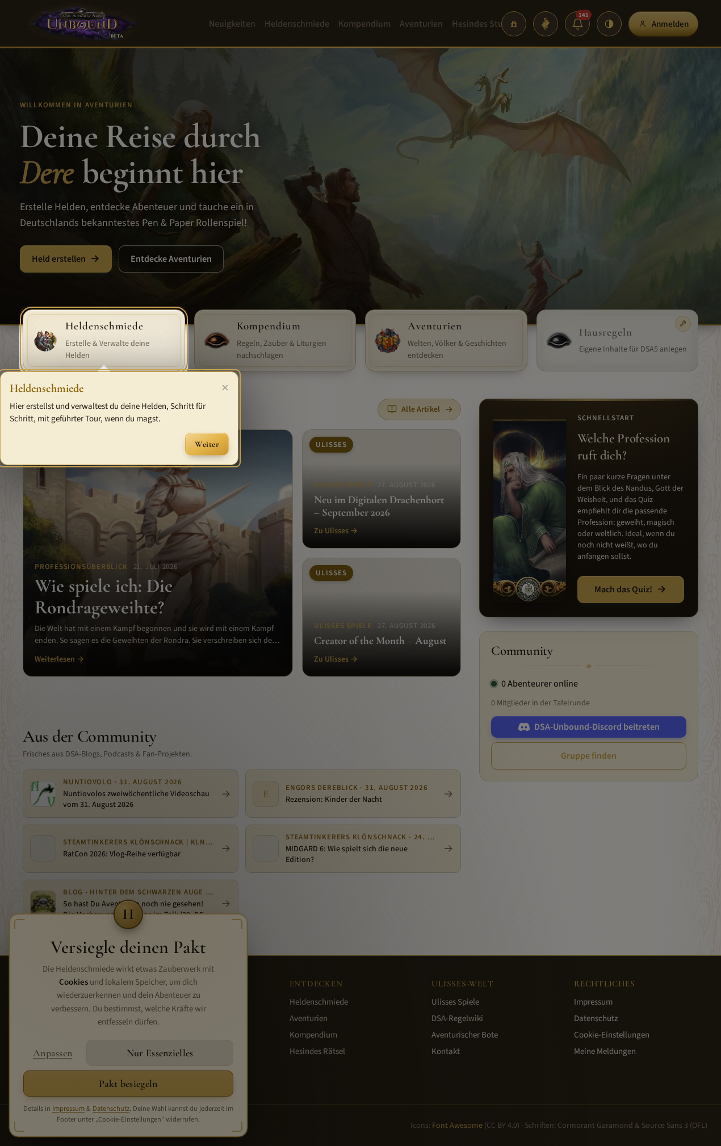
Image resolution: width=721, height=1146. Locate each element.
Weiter (207, 444)
